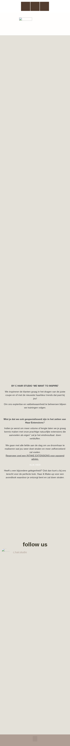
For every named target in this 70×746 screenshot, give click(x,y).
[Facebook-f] (25, 6)
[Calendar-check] (44, 6)
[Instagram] (35, 6)
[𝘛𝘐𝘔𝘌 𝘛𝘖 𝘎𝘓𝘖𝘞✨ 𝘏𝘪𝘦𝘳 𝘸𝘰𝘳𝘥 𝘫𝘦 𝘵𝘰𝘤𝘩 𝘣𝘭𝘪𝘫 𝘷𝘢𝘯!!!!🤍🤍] (35, 701)
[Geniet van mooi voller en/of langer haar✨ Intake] (35, 568)
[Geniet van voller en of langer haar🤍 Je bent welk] (35, 584)
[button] (64, 24)
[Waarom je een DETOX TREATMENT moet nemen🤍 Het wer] (35, 632)
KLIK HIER (35, 465)
